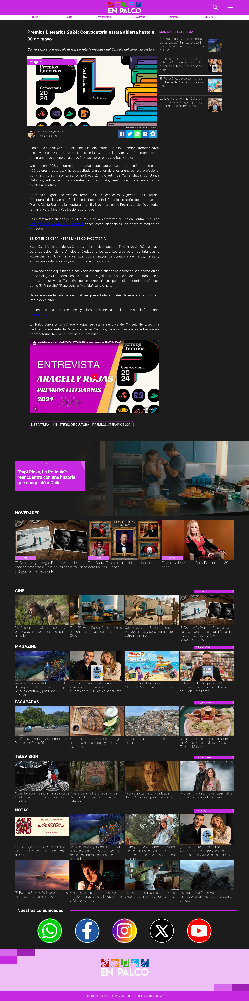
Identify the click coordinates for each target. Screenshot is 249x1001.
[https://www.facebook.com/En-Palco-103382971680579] (87, 939)
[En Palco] (215, 11)
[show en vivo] (42, 844)
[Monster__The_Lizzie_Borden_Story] (152, 790)
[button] (40, 424)
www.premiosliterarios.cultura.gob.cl (56, 224)
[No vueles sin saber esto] (97, 680)
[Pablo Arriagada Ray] (31, 137)
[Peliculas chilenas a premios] (51, 559)
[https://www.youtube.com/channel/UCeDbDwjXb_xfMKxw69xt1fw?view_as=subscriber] (199, 939)
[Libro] (215, 52)
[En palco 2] (124, 14)
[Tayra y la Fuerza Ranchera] (152, 844)
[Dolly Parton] (198, 559)
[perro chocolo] (152, 680)
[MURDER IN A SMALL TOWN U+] (207, 790)
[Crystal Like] (97, 790)
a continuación (40, 315)
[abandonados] (42, 790)
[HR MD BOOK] (207, 680)
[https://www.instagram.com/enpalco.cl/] (124, 939)
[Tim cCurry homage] (124, 559)
